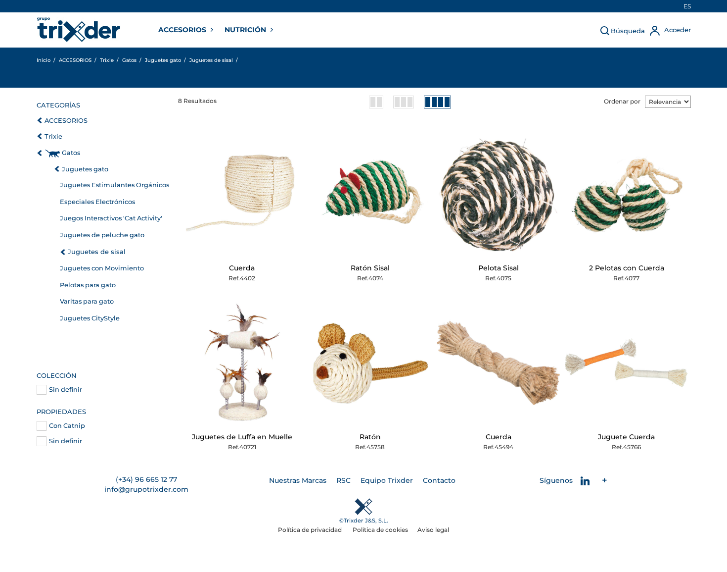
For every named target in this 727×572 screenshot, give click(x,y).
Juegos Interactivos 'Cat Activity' (111, 218)
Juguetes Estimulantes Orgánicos (114, 185)
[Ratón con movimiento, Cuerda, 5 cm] (370, 362)
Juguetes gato (85, 169)
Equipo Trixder (387, 480)
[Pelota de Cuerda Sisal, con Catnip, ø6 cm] (498, 194)
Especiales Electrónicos (97, 202)
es (687, 6)
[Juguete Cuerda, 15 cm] (626, 362)
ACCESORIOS (183, 29)
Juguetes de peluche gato (102, 235)
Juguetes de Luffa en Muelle (242, 436)
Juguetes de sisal (97, 252)
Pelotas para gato (88, 285)
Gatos (71, 152)
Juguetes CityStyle (90, 318)
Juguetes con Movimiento (102, 268)
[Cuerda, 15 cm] (498, 362)
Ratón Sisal (370, 267)
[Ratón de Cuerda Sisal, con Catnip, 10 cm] (370, 194)
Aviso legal (433, 529)
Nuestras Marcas (297, 480)
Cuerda (242, 267)
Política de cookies (380, 529)
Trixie (53, 136)
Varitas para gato (87, 301)
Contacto (439, 480)
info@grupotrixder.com (146, 489)
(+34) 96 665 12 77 (146, 479)
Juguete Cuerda (626, 436)
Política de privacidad (310, 529)
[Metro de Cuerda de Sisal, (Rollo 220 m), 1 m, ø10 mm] (242, 194)
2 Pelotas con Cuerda (626, 267)
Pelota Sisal (498, 267)
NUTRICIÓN (246, 29)
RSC (343, 480)
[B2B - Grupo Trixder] (79, 29)
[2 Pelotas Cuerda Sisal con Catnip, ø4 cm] (626, 194)
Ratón (370, 436)
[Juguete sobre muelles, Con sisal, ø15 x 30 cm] (242, 362)
